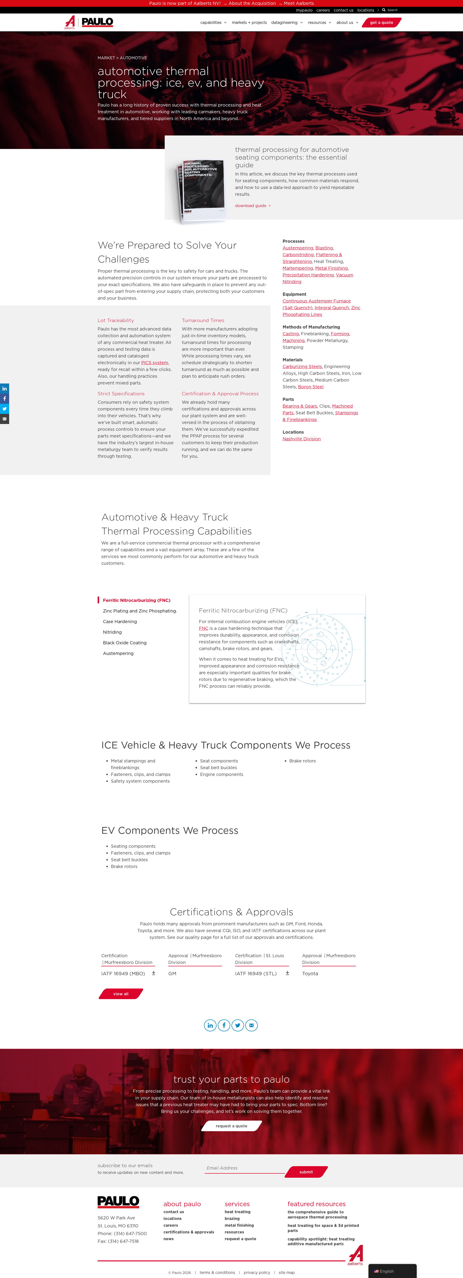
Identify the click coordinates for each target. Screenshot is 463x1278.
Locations (365, 10)
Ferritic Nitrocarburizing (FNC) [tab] (136, 600)
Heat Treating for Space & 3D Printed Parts (323, 1228)
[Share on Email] (251, 1025)
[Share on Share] (210, 1025)
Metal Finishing (331, 268)
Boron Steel (311, 387)
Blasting (324, 248)
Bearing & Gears (300, 406)
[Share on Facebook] (4, 399)
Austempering (298, 248)
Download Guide (250, 205)
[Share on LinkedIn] (4, 388)
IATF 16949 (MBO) (123, 973)
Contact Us (344, 10)
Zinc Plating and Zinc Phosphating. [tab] (140, 611)
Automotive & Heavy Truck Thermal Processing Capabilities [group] (176, 524)
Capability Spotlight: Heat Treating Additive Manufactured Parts (321, 1242)
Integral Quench (332, 308)
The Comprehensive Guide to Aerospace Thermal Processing (317, 1215)
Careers (323, 10)
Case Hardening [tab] (120, 622)
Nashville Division (302, 439)
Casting (291, 334)
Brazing (232, 1218)
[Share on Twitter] (4, 409)
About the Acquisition (252, 3)
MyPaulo (304, 10)
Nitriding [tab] (112, 632)
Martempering (298, 268)
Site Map (287, 1272)
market (106, 58)
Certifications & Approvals (188, 1232)
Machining (294, 340)
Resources (234, 1232)
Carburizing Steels (302, 366)
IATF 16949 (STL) (256, 973)
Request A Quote (240, 1238)
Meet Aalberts (299, 3)
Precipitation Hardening (308, 275)
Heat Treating (238, 1211)
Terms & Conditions (217, 1272)
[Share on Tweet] (238, 1025)
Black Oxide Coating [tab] (125, 643)
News (168, 1238)
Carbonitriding (298, 255)
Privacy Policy (257, 1272)
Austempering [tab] (118, 653)
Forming (340, 334)
